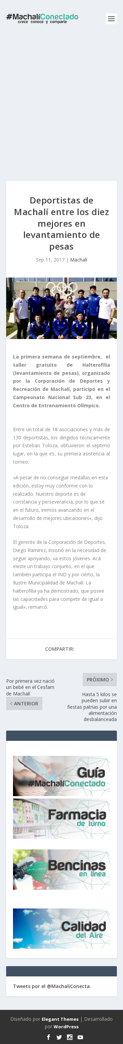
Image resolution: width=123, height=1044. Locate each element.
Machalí (78, 259)
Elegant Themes (60, 1019)
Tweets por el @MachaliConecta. (52, 986)
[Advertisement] (61, 102)
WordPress (66, 1027)
